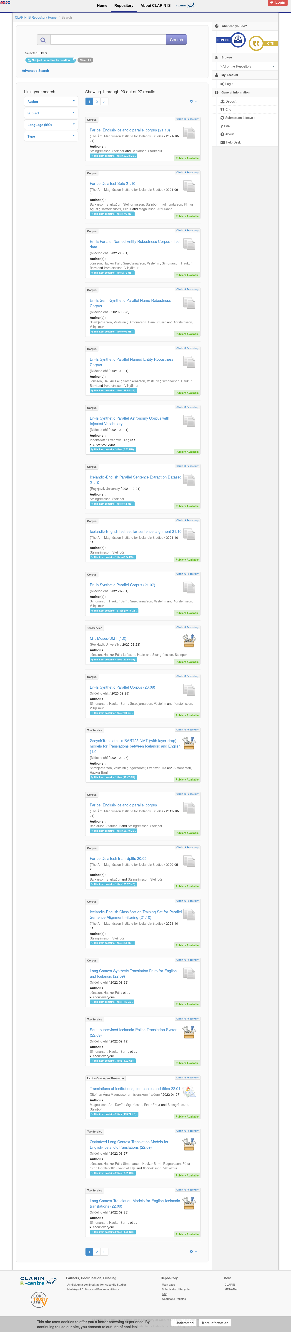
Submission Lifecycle (176, 1289)
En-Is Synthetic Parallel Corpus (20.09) (122, 687)
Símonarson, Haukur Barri (147, 322)
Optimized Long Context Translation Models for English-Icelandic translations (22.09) (129, 1144)
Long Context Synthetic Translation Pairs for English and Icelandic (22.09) (133, 973)
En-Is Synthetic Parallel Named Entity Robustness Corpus (131, 361)
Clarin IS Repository (187, 119)
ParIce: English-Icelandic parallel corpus (123, 805)
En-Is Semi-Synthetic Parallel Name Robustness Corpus (130, 302)
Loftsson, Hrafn (134, 654)
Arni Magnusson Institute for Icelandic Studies (97, 1284)
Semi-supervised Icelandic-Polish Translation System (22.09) (134, 1032)
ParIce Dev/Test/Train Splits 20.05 (118, 858)
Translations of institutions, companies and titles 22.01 (135, 1088)
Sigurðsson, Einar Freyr (143, 1104)
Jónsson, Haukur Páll (105, 263)
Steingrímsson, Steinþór (107, 151)
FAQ (164, 1294)
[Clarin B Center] (39, 1281)
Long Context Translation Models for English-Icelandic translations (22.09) (135, 1203)
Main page (168, 1284)
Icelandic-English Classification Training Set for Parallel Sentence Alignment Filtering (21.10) (136, 914)
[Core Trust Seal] (39, 1299)
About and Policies (174, 1299)
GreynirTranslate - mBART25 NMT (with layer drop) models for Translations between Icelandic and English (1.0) (135, 746)
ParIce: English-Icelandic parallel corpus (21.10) (130, 130)
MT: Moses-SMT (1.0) (108, 638)
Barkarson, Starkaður (147, 151)
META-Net (231, 1289)
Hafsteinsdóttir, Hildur (116, 208)
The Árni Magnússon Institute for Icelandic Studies (127, 136)
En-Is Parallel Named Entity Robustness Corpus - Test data (135, 244)
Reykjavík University (105, 488)
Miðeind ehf (99, 253)
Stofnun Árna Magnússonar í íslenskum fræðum (125, 1094)
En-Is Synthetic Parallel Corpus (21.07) (122, 584)
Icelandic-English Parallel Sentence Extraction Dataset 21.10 (135, 479)
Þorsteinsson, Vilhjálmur (121, 267)
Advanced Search (35, 70)
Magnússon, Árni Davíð (155, 208)
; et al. (113, 442)
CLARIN (230, 1284)
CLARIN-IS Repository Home (36, 17)
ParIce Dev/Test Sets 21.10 (112, 183)
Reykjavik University (105, 644)
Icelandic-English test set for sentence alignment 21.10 (135, 531)
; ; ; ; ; (138, 442)
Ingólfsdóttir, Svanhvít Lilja (108, 440)
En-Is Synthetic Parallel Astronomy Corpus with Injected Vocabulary (129, 420)
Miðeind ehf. (100, 312)
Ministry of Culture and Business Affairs (93, 1289)
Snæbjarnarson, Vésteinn (141, 263)
